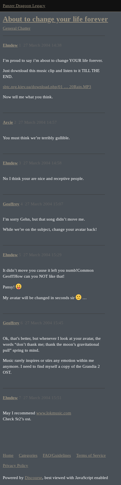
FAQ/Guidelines (57, 455)
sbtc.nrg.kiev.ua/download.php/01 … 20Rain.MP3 (47, 86)
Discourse (33, 477)
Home (8, 455)
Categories (28, 455)
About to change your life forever (55, 19)
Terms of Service (91, 455)
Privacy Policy (15, 465)
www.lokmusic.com (53, 413)
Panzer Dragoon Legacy (24, 5)
